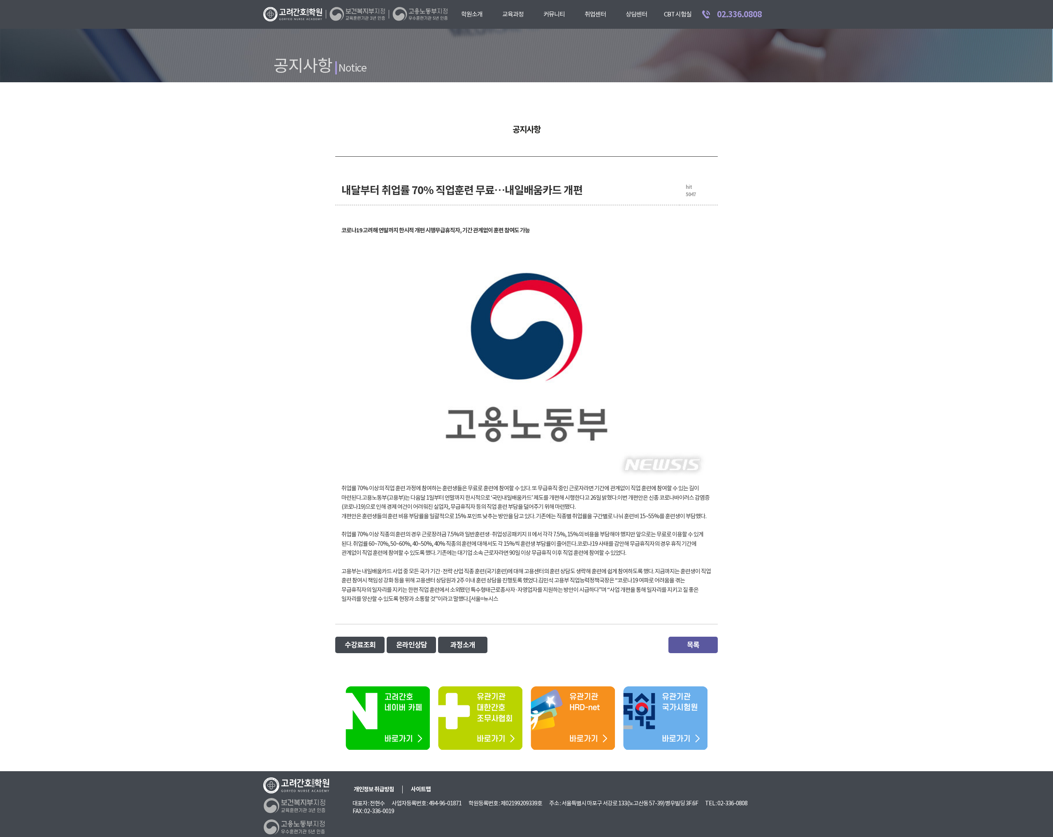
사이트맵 (421, 789)
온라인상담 (411, 644)
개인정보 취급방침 (374, 789)
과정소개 (462, 644)
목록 (693, 644)
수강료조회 (360, 644)
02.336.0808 (739, 14)
